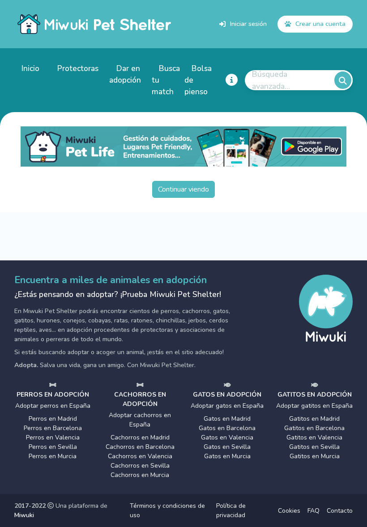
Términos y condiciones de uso (167, 510)
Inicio (30, 68)
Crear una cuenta (320, 23)
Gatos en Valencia (227, 437)
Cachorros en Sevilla (140, 465)
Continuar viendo (183, 189)
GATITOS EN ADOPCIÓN (314, 394)
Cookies (289, 510)
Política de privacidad (231, 510)
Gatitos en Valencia (314, 437)
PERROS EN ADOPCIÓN (53, 394)
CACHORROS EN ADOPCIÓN (140, 399)
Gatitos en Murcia (315, 456)
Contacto (340, 510)
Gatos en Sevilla (227, 447)
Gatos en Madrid (227, 418)
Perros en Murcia (53, 456)
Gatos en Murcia (227, 456)
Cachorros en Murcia (140, 475)
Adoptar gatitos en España (314, 406)
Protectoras (77, 68)
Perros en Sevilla (53, 447)
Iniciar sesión (248, 23)
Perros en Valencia (53, 437)
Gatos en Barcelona (227, 428)
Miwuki (24, 515)
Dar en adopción (125, 74)
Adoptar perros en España (52, 406)
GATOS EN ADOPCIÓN (227, 394)
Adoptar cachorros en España (140, 420)
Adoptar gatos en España (227, 406)
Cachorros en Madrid (140, 437)
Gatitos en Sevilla (314, 447)
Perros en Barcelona (53, 428)
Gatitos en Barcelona (314, 428)
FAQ (313, 510)
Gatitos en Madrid (314, 418)
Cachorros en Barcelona (140, 447)
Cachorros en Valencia (140, 456)
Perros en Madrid (53, 418)
